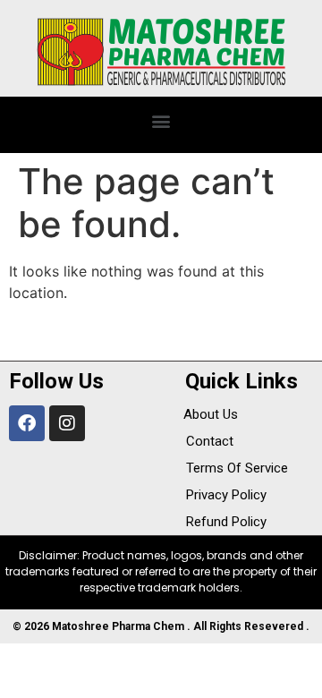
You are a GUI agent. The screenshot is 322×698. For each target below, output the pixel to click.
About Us (210, 414)
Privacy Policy (226, 495)
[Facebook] (27, 423)
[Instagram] (67, 423)
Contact (209, 441)
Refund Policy (226, 522)
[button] (161, 120)
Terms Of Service (237, 468)
